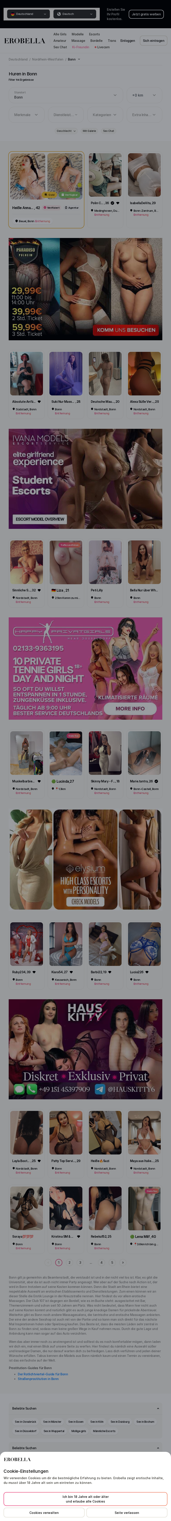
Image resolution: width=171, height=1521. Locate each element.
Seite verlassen (127, 1513)
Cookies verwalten (44, 1513)
